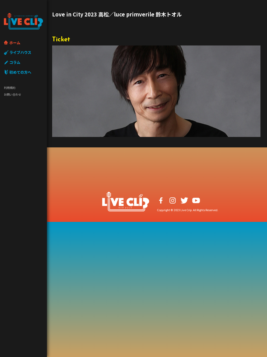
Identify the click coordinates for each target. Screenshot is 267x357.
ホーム (14, 42)
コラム (14, 62)
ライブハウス (20, 52)
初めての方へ (20, 72)
